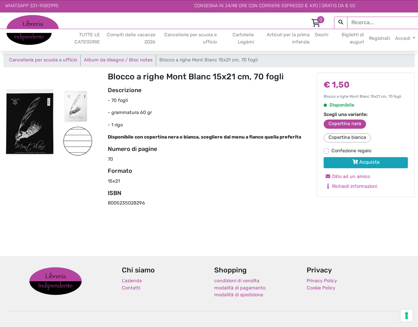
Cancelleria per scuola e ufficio (190, 39)
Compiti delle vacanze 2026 (131, 39)
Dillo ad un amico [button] (350, 176)
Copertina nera (345, 124)
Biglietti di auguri (353, 39)
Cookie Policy (321, 288)
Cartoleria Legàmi (243, 39)
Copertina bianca (347, 137)
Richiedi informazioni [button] (354, 186)
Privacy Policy (322, 281)
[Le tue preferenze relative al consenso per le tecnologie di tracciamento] (406, 315)
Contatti (131, 288)
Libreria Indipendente (55, 281)
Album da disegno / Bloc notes (118, 60)
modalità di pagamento (239, 288)
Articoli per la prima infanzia (288, 39)
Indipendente (21, 35)
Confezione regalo (351, 151)
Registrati (379, 38)
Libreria (15, 18)
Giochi (321, 35)
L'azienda (132, 281)
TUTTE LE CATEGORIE (87, 39)
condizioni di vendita (236, 281)
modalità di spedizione (238, 295)
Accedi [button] (403, 38)
